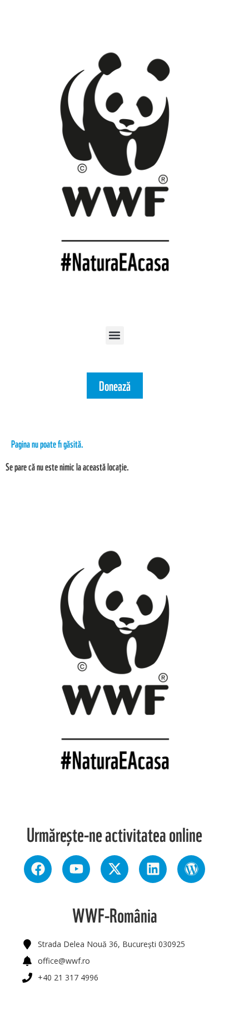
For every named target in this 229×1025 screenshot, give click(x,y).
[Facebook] (38, 869)
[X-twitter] (114, 869)
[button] (115, 335)
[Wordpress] (191, 869)
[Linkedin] (153, 869)
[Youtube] (76, 869)
